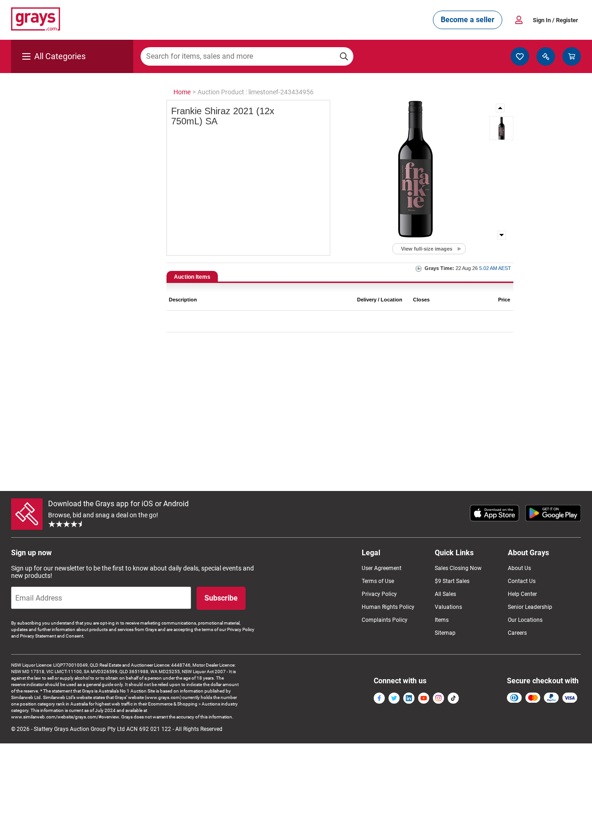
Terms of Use (378, 581)
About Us (519, 568)
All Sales (445, 594)
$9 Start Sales (452, 581)
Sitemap (445, 633)
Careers (517, 633)
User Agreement (381, 568)
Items (442, 620)
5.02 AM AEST (495, 268)
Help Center (522, 594)
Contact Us (522, 581)
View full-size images (426, 249)
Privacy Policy (379, 594)
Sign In (555, 20)
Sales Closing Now (458, 568)
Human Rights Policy (388, 607)
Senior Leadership (530, 607)
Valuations (448, 607)
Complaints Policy (384, 620)
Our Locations (525, 620)
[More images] (501, 108)
